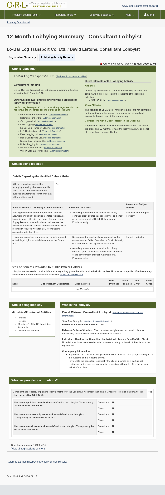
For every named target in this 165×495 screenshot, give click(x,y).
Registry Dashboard (18, 22)
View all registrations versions (28, 448)
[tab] (22, 57)
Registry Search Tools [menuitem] (25, 14)
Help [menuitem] (128, 14)
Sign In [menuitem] (150, 14)
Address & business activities (71, 76)
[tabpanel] (82, 256)
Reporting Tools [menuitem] (64, 14)
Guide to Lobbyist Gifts (71, 274)
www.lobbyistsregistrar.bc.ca (138, 6)
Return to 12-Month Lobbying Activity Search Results (37, 461)
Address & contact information (98, 321)
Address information (58, 115)
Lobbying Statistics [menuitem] (100, 14)
